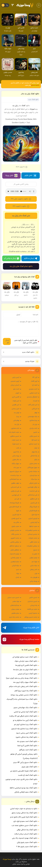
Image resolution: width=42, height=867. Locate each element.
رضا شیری (16, 452)
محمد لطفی (33, 542)
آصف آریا (34, 385)
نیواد (17, 573)
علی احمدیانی (15, 487)
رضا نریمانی (33, 605)
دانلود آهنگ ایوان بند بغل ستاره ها (25, 669)
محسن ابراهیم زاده (31, 530)
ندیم (17, 569)
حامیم (35, 432)
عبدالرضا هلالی (14, 605)
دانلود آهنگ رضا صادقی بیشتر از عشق (24, 813)
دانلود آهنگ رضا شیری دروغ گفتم (26, 691)
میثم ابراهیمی (15, 562)
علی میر (16, 499)
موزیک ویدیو (29, 361)
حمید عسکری (33, 444)
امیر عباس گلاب (32, 405)
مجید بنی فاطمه (32, 609)
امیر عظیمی (15, 405)
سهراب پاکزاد (15, 463)
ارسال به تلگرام (29, 258)
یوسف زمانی (33, 581)
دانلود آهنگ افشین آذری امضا (27, 745)
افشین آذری (15, 397)
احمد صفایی (33, 393)
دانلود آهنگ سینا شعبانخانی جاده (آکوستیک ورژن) (22, 701)
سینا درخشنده (14, 475)
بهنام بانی (16, 420)
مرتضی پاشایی (14, 542)
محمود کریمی (33, 613)
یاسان (17, 577)
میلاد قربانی (15, 565)
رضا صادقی (33, 456)
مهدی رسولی (15, 609)
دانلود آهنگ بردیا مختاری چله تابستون (24, 729)
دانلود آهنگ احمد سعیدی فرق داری (25, 821)
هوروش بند (33, 577)
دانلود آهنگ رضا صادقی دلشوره (26, 737)
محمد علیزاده (33, 538)
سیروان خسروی (14, 471)
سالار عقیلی (15, 460)
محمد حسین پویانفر (30, 617)
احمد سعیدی (33, 389)
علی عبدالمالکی (32, 495)
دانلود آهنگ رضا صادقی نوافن (27, 830)
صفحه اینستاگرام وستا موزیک (29, 639)
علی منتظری (33, 499)
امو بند (35, 401)
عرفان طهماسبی (32, 487)
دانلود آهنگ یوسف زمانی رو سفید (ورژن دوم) (21, 678)
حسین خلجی (33, 597)
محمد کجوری (15, 538)
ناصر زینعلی (33, 569)
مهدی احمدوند (14, 554)
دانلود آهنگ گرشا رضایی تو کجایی (25, 712)
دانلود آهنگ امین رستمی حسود (26, 733)
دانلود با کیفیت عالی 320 (19, 199)
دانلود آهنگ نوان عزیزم (29, 767)
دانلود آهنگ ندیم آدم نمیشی (27, 674)
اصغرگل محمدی (32, 397)
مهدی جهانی (33, 558)
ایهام (36, 413)
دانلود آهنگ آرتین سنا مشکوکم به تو (25, 720)
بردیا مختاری (33, 420)
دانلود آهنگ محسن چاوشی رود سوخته (24, 695)
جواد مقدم (16, 601)
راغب (17, 448)
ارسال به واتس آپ (10, 258)
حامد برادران (33, 428)
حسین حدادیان (32, 601)
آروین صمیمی (15, 381)
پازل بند (16, 424)
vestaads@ (35, 85)
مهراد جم (34, 562)
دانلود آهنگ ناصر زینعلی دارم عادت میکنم (23, 686)
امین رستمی (15, 409)
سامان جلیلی (33, 463)
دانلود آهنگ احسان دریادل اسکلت (25, 834)
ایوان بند (16, 413)
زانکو (35, 460)
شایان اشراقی (33, 483)
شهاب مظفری (15, 483)
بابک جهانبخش (32, 416)
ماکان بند (16, 522)
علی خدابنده (33, 491)
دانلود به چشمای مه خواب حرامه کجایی (23, 808)
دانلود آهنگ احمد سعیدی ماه (27, 741)
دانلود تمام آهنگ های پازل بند (21, 266)
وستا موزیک (7, 859)
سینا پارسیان (33, 475)
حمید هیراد (15, 444)
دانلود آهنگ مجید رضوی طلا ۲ (26, 846)
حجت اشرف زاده (14, 432)
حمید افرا (34, 440)
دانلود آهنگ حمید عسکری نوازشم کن (24, 657)
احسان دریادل (15, 385)
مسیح (35, 550)
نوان (36, 573)
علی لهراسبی (15, 495)
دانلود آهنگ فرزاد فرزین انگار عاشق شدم (23, 817)
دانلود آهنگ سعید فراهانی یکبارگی (25, 792)
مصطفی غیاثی (14, 550)
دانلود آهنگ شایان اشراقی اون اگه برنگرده (23, 716)
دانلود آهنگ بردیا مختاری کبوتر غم (25, 724)
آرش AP (34, 377)
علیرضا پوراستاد (14, 503)
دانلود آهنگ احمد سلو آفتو (28, 750)
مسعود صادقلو (14, 546)
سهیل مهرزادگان (32, 467)
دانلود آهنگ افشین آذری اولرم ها (26, 665)
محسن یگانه (15, 534)
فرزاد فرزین (15, 515)
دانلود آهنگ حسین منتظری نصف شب (24, 825)
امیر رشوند (16, 401)
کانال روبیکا (9, 175)
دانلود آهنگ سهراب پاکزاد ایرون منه (25, 682)
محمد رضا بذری (14, 617)
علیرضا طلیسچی (14, 507)
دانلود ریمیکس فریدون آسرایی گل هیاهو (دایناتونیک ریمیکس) (23, 756)
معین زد (34, 554)
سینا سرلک (34, 479)
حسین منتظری (14, 436)
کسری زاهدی (15, 518)
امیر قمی (34, 409)
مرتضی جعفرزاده (32, 546)
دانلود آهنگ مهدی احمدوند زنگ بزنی (24, 838)
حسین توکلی (33, 436)
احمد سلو (16, 389)
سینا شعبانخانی (14, 479)
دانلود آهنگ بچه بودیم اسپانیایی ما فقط (23, 788)
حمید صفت (15, 440)
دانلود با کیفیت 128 (19, 206)
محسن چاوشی (14, 530)
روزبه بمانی (15, 456)
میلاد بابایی (33, 565)
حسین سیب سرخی (13, 597)
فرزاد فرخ (34, 515)
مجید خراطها (33, 526)
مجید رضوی (15, 526)
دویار (35, 448)
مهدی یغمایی (15, 558)
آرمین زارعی (15, 377)
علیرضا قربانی (33, 511)
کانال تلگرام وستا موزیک (31, 627)
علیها (17, 511)
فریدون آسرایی (32, 518)
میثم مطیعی (15, 613)
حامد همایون (15, 428)
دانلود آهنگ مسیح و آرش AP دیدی (25, 762)
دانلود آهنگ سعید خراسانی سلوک (26, 661)
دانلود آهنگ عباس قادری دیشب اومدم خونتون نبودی (21, 781)
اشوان (17, 393)
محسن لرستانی (32, 534)
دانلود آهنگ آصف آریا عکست (27, 775)
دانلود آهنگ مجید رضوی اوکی (27, 842)
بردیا (17, 416)
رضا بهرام (34, 452)
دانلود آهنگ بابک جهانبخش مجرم (25, 707)
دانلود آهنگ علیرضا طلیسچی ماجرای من (23, 771)
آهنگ (23, 105)
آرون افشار (34, 381)
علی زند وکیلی (15, 491)
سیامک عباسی (33, 471)
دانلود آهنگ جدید (28, 352)
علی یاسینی (33, 503)
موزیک (32, 109)
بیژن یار (35, 424)
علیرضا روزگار (33, 507)
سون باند (16, 467)
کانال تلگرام (28, 175)
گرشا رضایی (33, 522)
